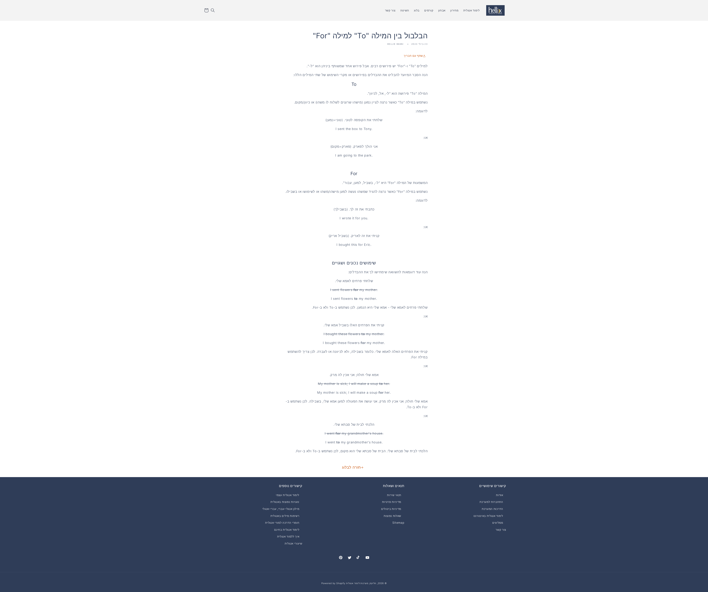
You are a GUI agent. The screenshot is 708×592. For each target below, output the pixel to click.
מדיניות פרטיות (391, 502)
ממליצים (497, 522)
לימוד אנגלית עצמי (287, 495)
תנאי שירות (394, 495)
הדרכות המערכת (492, 508)
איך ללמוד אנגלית (288, 536)
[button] (212, 10)
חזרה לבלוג (351, 467)
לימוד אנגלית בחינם (286, 529)
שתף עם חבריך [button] (413, 55)
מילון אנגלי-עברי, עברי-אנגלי (280, 508)
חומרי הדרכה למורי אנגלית (282, 522)
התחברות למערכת (491, 502)
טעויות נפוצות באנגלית (284, 502)
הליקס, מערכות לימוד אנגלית (361, 583)
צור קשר (501, 529)
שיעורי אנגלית (293, 543)
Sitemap (398, 522)
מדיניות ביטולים (391, 508)
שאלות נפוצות (392, 515)
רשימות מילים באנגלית (284, 515)
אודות (499, 495)
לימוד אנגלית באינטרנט (488, 515)
